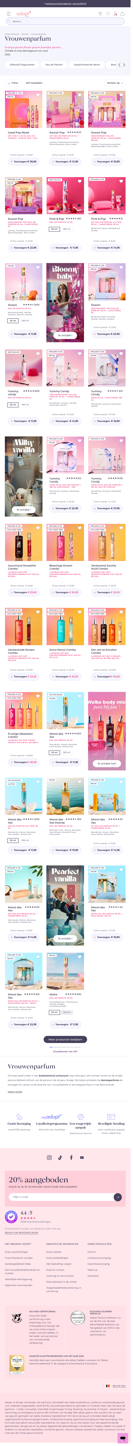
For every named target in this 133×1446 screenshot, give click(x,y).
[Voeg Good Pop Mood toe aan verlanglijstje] (38, 95)
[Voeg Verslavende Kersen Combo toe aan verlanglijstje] (38, 612)
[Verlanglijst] (108, 14)
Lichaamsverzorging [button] (99, 1258)
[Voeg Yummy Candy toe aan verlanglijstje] (79, 354)
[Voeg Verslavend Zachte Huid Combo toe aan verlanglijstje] (121, 528)
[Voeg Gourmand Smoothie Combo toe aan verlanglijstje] (38, 528)
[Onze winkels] (100, 14)
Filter (15, 83)
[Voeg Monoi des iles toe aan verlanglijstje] (79, 696)
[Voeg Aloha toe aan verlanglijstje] (79, 957)
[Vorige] (119, 65)
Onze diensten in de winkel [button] (61, 1282)
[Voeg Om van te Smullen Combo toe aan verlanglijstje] (121, 612)
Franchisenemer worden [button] (19, 1258)
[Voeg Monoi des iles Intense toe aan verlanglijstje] (79, 782)
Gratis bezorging (19, 1123)
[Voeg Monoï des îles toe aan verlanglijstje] (121, 782)
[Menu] (9, 14)
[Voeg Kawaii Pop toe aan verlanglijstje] (79, 95)
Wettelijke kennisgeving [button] (18, 1279)
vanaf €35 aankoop (19, 1130)
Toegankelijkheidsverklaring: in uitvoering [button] (63, 1289)
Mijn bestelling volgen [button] (58, 1264)
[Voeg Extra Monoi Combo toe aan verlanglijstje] (79, 612)
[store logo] (22, 13)
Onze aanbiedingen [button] (57, 1258)
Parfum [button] (92, 1252)
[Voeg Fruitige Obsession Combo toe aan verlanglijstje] (38, 696)
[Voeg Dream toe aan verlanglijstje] (38, 267)
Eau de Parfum (54, 65)
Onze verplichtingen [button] (16, 1252)
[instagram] (49, 1157)
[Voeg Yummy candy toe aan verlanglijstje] (38, 354)
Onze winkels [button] (53, 1252)
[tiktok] (60, 1157)
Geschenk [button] (93, 1276)
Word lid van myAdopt (52, 1130)
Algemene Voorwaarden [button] (18, 1285)
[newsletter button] (118, 1197)
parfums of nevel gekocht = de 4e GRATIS (66, 4)
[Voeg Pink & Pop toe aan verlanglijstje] (79, 181)
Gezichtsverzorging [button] (99, 1264)
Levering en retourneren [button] (60, 1276)
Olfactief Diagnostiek (22, 65)
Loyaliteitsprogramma (51, 1123)
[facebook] (71, 1157)
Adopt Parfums (12, 34)
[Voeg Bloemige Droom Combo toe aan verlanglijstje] (79, 528)
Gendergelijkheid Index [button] (18, 1264)
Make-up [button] (92, 1270)
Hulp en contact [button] (55, 1270)
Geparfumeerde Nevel (87, 65)
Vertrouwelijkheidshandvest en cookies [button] (22, 1272)
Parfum (25, 34)
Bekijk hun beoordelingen (21, 1233)
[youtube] (82, 1158)
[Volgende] (124, 65)
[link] (115, 13)
